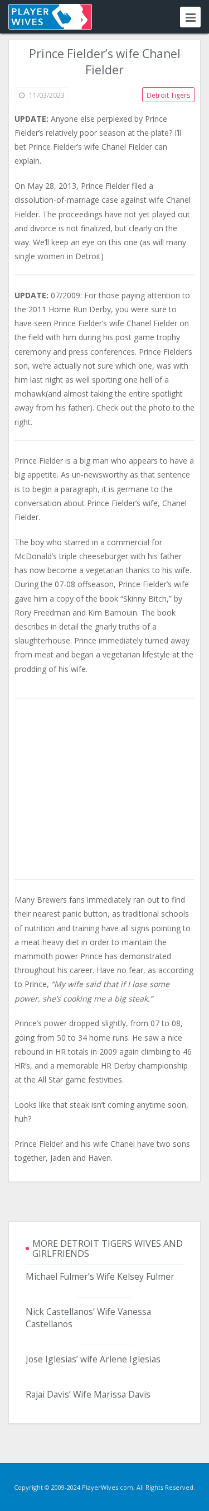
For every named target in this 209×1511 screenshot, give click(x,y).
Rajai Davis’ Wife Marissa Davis (88, 1394)
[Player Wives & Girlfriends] (50, 17)
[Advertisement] (104, 790)
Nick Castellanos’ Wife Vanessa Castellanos (88, 1317)
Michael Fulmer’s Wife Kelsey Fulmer (100, 1276)
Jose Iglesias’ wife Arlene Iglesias (93, 1359)
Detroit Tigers (168, 95)
